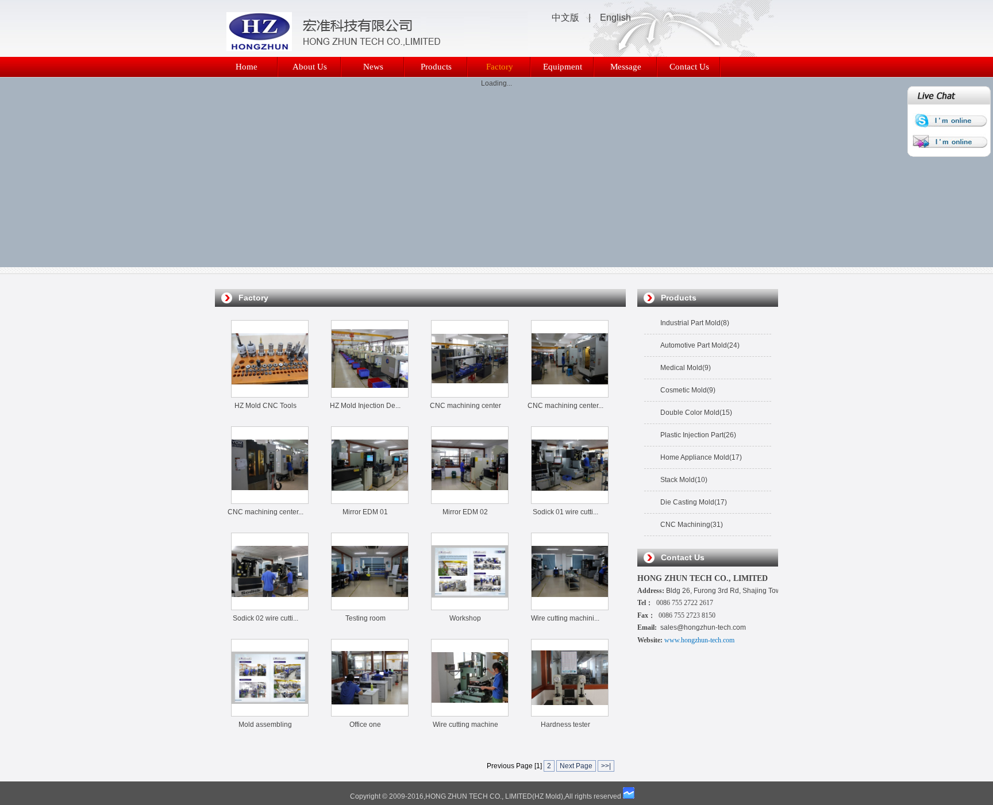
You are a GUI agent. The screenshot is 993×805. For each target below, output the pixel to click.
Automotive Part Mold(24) (700, 345)
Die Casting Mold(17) (693, 502)
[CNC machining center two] (270, 500)
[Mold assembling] (270, 714)
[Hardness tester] (570, 714)
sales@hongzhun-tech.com (703, 627)
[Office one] (370, 714)
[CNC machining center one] (570, 395)
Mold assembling (265, 725)
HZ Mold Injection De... (365, 406)
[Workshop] (470, 607)
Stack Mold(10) (683, 480)
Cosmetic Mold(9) (687, 390)
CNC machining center (465, 406)
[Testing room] (370, 607)
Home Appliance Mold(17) (701, 457)
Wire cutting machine (465, 725)
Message (625, 66)
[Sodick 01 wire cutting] (570, 501)
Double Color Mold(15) (696, 413)
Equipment (562, 66)
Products (436, 66)
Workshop (465, 618)
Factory (499, 66)
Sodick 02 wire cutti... (265, 618)
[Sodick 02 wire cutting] (270, 607)
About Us (309, 66)
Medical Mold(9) (685, 368)
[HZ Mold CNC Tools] (270, 395)
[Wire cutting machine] (470, 713)
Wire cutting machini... (565, 618)
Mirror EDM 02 (465, 512)
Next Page (576, 766)
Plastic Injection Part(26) (698, 435)
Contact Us (689, 66)
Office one (365, 725)
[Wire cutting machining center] (570, 607)
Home (246, 66)
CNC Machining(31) (691, 525)
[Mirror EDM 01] (370, 501)
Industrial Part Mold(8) (694, 323)
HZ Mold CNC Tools (265, 406)
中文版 (565, 17)
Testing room (365, 618)
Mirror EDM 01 (365, 512)
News (373, 66)
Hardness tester (565, 725)
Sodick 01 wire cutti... (565, 512)
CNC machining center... (565, 406)
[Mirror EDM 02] (470, 500)
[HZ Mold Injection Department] (370, 394)
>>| (606, 766)
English (615, 17)
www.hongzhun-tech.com (699, 640)
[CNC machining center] (470, 394)
